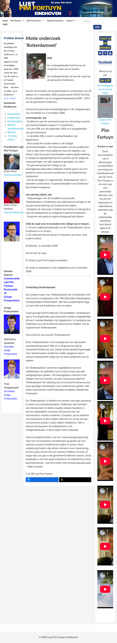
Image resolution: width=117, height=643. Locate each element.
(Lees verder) (9, 98)
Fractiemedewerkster (15, 212)
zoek (97, 27)
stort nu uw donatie (105, 43)
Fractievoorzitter (12, 175)
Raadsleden (14, 114)
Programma (13, 117)
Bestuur (11, 132)
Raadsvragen (14, 121)
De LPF (105, 80)
